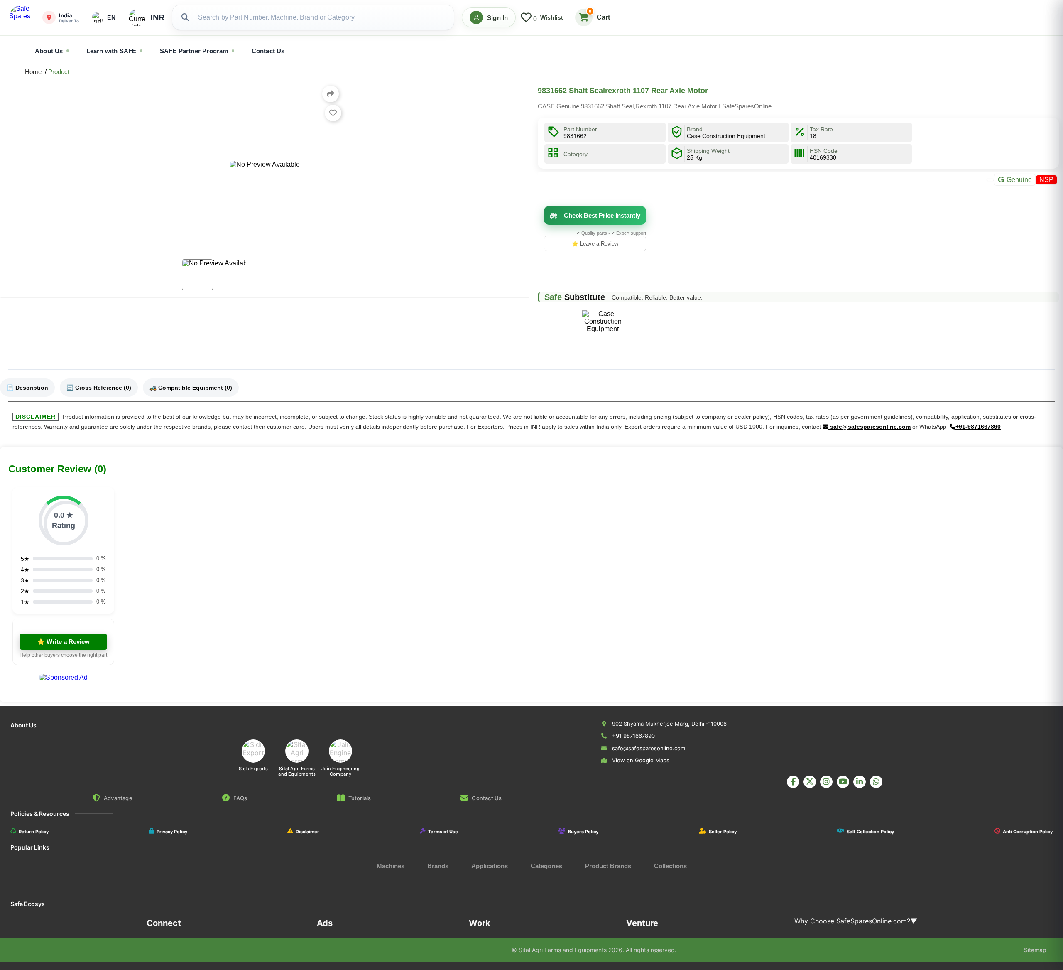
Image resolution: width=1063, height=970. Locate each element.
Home (35, 71)
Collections (670, 865)
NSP (1046, 179)
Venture (642, 923)
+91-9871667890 (978, 426)
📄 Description (27, 387)
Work (479, 923)
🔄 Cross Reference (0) (98, 387)
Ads (325, 923)
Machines (390, 865)
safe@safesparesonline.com (869, 426)
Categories (546, 865)
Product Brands (608, 865)
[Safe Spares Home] (21, 17)
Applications (489, 865)
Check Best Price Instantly (602, 215)
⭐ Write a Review (63, 641)
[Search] (185, 17)
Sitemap (1035, 949)
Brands (437, 865)
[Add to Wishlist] (333, 113)
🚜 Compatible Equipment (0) (190, 387)
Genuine (1015, 179)
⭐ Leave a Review (595, 244)
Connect (164, 923)
